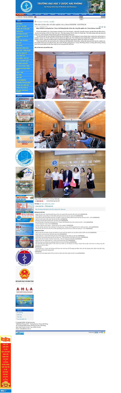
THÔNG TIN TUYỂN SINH (22, 28)
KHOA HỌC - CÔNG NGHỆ (23, 50)
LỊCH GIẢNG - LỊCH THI (22, 58)
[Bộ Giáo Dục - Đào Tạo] (25, 283)
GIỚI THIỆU (19, 23)
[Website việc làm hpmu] (25, 122)
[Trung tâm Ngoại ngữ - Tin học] (25, 166)
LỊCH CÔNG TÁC (20, 55)
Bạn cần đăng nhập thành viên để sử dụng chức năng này (50, 209)
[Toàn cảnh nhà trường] (25, 109)
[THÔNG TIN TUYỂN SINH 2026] (25, 222)
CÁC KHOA (19, 45)
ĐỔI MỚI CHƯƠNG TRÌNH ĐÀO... (23, 69)
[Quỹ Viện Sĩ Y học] (25, 247)
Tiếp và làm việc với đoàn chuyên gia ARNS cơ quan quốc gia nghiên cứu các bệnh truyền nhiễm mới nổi (62, 232)
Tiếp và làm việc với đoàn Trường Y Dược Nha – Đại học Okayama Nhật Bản (55, 239)
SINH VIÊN (19, 77)
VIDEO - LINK (19, 72)
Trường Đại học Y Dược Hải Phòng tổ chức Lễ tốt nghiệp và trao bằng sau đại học (56, 235)
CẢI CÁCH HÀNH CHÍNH (22, 66)
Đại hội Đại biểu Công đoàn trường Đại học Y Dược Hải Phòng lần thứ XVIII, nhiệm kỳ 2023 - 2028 (60, 222)
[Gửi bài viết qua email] (99, 27)
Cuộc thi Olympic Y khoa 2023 (43, 224)
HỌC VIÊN (19, 75)
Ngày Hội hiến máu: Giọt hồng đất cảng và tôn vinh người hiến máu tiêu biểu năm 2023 (57, 214)
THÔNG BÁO (19, 31)
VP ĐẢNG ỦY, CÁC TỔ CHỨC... (22, 37)
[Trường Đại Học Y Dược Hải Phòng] (60, 6)
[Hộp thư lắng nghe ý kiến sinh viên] (25, 179)
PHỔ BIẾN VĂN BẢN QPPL (23, 82)
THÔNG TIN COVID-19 (22, 87)
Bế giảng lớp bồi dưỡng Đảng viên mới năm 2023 (48, 220)
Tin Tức (40, 21)
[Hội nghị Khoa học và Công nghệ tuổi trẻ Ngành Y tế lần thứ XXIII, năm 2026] (25, 134)
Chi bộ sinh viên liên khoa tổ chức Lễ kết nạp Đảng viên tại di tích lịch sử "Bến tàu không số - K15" (60, 228)
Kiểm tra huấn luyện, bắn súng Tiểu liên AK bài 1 (47, 219)
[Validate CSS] (104, 332)
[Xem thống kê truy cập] (20, 334)
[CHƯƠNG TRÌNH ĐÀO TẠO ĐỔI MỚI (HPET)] (25, 306)
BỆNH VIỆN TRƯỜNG (22, 40)
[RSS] (102, 14)
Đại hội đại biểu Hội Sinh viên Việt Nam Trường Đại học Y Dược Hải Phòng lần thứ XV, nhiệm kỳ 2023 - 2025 (63, 227)
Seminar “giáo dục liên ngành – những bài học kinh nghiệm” (50, 225)
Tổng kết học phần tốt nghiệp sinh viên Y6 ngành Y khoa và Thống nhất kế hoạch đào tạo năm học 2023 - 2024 (64, 217)
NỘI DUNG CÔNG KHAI (22, 48)
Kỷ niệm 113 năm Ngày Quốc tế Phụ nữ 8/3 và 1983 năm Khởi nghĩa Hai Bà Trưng (56, 253)
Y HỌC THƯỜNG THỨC (22, 61)
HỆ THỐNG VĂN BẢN (22, 63)
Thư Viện (19, 317)
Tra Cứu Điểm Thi (21, 319)
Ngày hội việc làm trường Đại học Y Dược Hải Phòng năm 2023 (51, 240)
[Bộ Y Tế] (25, 265)
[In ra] (102, 27)
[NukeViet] (96, 332)
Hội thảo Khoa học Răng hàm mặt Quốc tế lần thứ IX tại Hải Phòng (52, 242)
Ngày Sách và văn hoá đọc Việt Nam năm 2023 (47, 234)
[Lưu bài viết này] (104, 27)
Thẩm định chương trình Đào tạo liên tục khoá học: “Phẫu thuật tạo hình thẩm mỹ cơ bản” (58, 237)
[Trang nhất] (35, 21)
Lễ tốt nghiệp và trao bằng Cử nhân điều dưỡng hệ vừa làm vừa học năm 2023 (55, 216)
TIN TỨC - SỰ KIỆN (21, 26)
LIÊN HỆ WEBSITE (21, 80)
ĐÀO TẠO (18, 43)
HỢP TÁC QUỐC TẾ (21, 53)
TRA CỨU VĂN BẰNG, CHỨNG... (22, 91)
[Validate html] (102, 332)
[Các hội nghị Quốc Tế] (25, 193)
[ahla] (25, 293)
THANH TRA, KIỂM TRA (22, 85)
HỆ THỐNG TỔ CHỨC (22, 34)
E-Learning (20, 312)
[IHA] (25, 234)
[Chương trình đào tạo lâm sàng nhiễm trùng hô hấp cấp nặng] (25, 147)
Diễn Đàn (19, 314)
